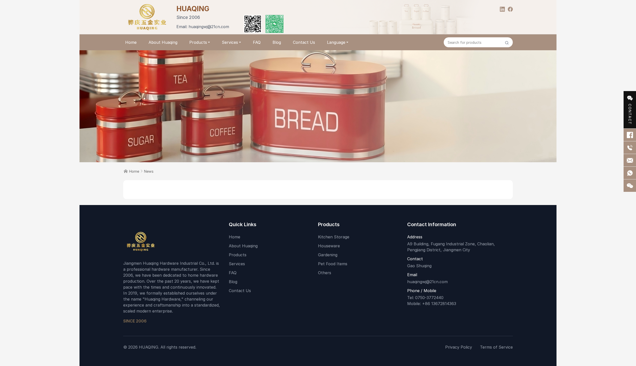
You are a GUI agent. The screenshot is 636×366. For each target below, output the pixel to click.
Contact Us (304, 42)
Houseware (329, 245)
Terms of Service (496, 347)
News (149, 171)
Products (198, 42)
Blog (277, 42)
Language (336, 42)
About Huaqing (163, 42)
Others (324, 272)
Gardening (327, 254)
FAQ (257, 42)
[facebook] (510, 9)
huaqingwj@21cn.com (209, 26)
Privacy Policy (458, 347)
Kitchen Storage (333, 236)
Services (230, 42)
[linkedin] (502, 9)
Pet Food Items (332, 263)
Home (131, 42)
